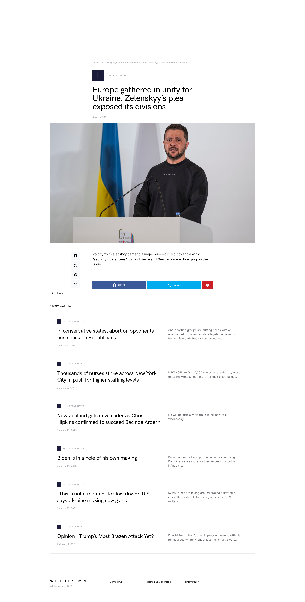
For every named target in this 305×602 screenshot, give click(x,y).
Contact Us (116, 581)
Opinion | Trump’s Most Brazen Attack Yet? (105, 536)
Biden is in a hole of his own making (97, 458)
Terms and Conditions (159, 581)
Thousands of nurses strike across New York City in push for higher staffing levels (107, 376)
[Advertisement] (152, 24)
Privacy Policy (191, 581)
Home (95, 62)
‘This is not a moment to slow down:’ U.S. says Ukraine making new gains (104, 497)
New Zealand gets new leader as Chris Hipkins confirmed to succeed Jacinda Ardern (108, 419)
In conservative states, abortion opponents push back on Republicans (105, 334)
